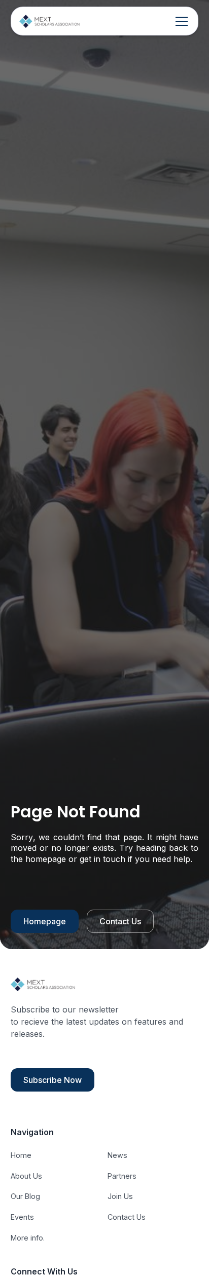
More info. (28, 1237)
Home (21, 1155)
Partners (122, 1176)
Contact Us (120, 921)
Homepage (44, 921)
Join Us (120, 1196)
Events (22, 1217)
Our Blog (25, 1196)
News (117, 1155)
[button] (179, 21)
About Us (26, 1176)
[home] (49, 20)
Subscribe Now (52, 1080)
